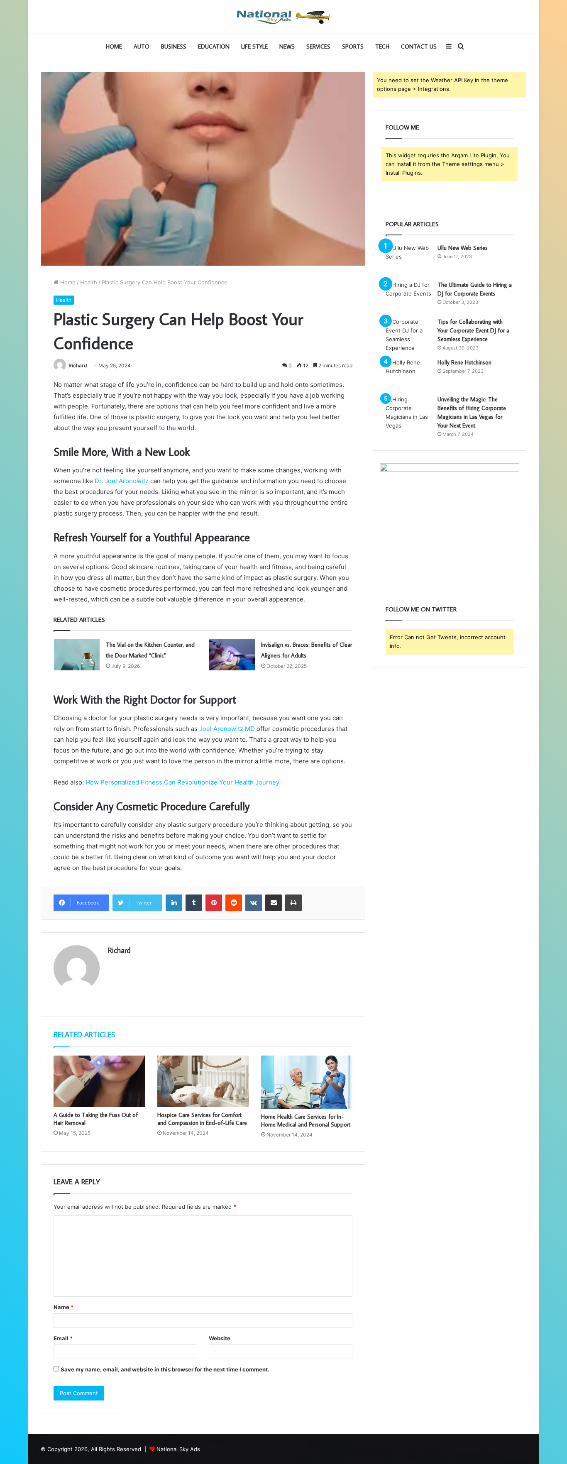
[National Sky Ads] (283, 16)
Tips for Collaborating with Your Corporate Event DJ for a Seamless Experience (473, 330)
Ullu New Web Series (462, 248)
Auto (141, 46)
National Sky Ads (178, 1449)
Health (88, 282)
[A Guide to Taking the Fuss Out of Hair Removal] (99, 1081)
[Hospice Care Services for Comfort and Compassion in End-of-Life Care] (203, 1081)
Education (214, 46)
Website (219, 1338)
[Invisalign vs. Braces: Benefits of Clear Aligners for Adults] (232, 654)
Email (63, 1338)
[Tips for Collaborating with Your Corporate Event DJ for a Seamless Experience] (408, 335)
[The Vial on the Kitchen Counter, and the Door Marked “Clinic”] (77, 654)
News (287, 46)
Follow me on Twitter (421, 609)
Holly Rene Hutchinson (464, 362)
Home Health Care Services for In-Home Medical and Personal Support (305, 1120)
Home (114, 46)
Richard (77, 365)
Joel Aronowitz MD (227, 729)
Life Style (254, 46)
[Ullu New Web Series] (408, 259)
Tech (382, 46)
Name (63, 1307)
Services (318, 46)
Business (173, 46)
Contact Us (419, 46)
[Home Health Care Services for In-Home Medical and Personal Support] (306, 1082)
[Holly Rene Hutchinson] (408, 373)
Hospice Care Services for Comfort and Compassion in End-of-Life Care (202, 1119)
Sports (353, 46)
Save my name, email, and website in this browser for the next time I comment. (165, 1369)
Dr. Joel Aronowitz (122, 481)
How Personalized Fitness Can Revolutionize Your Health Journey (182, 782)
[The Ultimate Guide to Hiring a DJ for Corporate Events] (408, 296)
